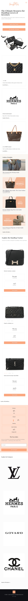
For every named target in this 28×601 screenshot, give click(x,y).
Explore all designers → (6, 582)
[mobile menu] (26, 2)
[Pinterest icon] (14, 596)
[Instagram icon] (15, 596)
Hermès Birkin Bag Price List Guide (12, 210)
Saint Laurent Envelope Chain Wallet (11, 375)
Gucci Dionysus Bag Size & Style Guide (13, 228)
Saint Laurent (5, 373)
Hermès (5, 268)
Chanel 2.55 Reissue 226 (8, 323)
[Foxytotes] (14, 4)
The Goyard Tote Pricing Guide (11, 172)
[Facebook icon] (12, 596)
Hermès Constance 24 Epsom (9, 270)
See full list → (5, 151)
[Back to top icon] (14, 592)
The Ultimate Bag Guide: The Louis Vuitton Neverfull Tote (14, 191)
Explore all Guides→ (7, 232)
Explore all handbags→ (5, 401)
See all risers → (6, 84)
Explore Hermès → (6, 118)
